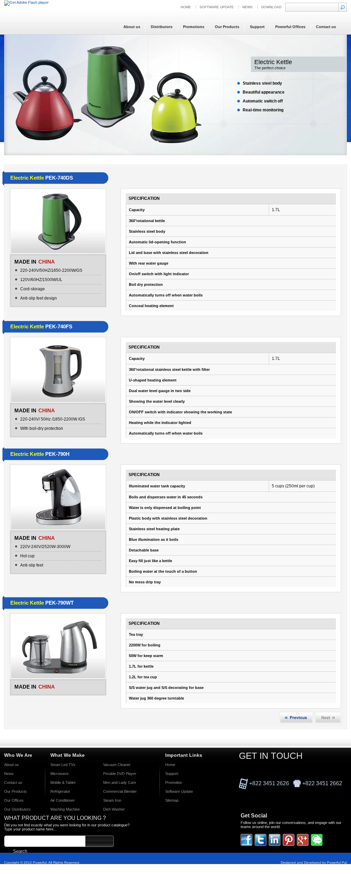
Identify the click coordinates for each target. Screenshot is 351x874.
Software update (216, 7)
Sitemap (172, 800)
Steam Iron (112, 800)
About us (11, 765)
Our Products (15, 791)
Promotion (173, 782)
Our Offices (14, 800)
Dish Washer (114, 809)
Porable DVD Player (119, 774)
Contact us (13, 782)
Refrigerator (60, 791)
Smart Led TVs (62, 765)
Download (271, 7)
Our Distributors (17, 809)
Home (186, 7)
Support (171, 774)
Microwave (59, 774)
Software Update (179, 791)
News (247, 7)
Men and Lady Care (119, 782)
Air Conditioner (62, 800)
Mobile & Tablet (62, 782)
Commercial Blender (120, 791)
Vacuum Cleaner (117, 765)
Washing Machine (65, 809)
